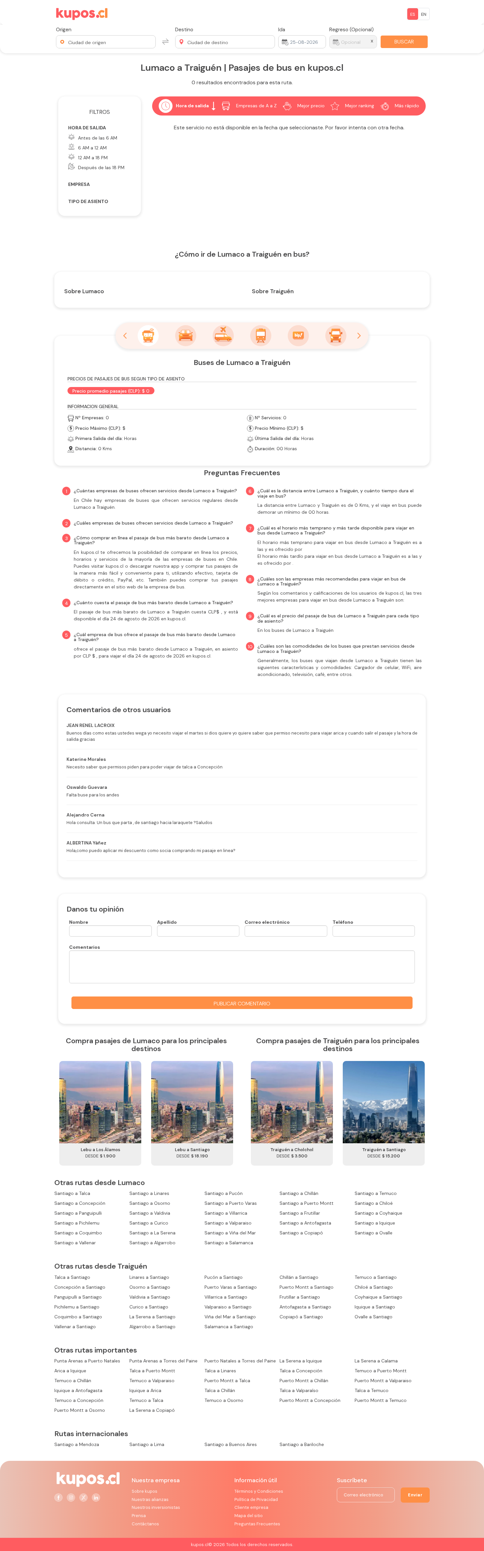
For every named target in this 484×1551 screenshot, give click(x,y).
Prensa (139, 1515)
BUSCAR (404, 41)
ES (412, 14)
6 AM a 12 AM (92, 148)
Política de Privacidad (256, 1499)
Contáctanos (145, 1524)
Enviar (415, 1495)
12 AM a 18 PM (93, 158)
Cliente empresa (251, 1507)
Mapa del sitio (248, 1515)
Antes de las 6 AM (97, 138)
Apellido (167, 922)
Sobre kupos (144, 1491)
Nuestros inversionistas (156, 1507)
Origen (63, 29)
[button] (106, 41)
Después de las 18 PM (101, 167)
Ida (281, 29)
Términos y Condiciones (258, 1491)
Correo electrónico (267, 922)
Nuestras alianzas (150, 1499)
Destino (184, 29)
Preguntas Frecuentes (257, 1524)
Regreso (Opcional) (351, 29)
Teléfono (343, 922)
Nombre (78, 922)
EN (423, 14)
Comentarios (84, 947)
